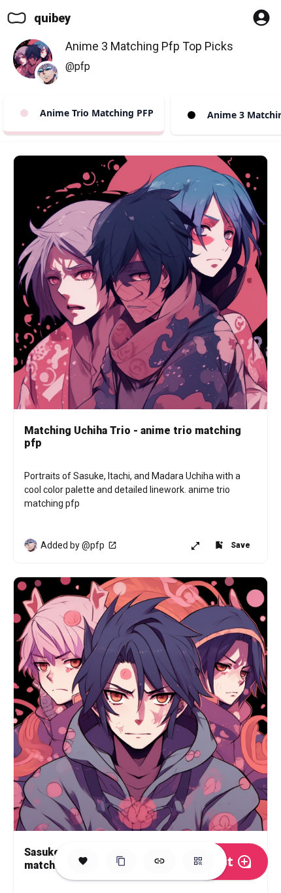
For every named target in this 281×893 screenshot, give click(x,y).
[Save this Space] (83, 861)
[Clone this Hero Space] (121, 861)
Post (219, 861)
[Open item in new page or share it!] (195, 545)
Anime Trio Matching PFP (94, 113)
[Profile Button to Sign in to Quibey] (261, 18)
